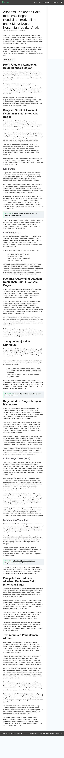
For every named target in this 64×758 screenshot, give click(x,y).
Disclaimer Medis (44, 733)
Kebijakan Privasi (34, 733)
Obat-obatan (37, 2)
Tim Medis (55, 2)
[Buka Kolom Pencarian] (62, 2)
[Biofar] (6, 2)
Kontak (52, 733)
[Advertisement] (56, 32)
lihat (13, 60)
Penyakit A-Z (46, 2)
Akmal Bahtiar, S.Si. (12, 30)
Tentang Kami (58, 733)
